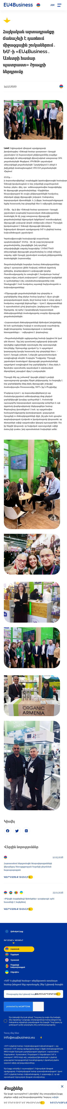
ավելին (55, 1097)
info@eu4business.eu (19, 1037)
